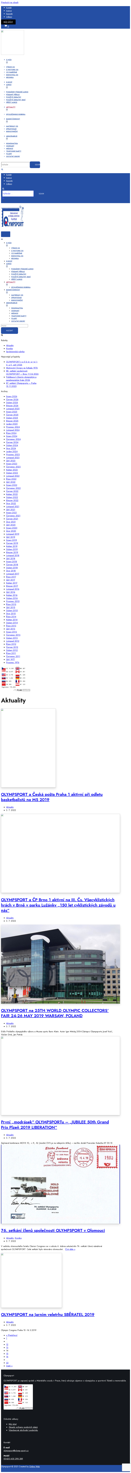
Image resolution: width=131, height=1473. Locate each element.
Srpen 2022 (11, 485)
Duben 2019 (12, 549)
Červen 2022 (12, 491)
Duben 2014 (12, 622)
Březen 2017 (12, 586)
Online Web (34, 1466)
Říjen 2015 (11, 604)
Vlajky (9, 154)
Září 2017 (10, 579)
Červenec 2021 (13, 515)
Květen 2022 (12, 494)
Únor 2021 (11, 521)
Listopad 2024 (12, 430)
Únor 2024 (11, 448)
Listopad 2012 (12, 641)
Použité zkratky (13, 97)
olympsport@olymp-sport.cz (16, 1450)
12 (7, 1344)
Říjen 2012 (11, 644)
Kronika (10, 77)
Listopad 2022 (12, 476)
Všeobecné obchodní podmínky (23, 1430)
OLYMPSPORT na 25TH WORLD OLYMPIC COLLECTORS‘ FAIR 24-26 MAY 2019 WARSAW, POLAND (55, 1013)
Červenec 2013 (13, 635)
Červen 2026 (12, 399)
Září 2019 (10, 537)
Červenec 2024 (13, 439)
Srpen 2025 (11, 411)
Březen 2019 (12, 552)
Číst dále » (70, 1249)
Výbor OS (10, 67)
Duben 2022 (12, 497)
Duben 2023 (12, 472)
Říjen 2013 (11, 625)
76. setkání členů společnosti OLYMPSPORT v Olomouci (53, 1230)
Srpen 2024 (11, 436)
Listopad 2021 (12, 506)
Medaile (9, 148)
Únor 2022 (11, 503)
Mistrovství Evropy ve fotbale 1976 (22, 367)
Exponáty (9, 13)
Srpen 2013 (11, 631)
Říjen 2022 (11, 479)
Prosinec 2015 (12, 601)
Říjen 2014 (11, 616)
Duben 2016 (12, 598)
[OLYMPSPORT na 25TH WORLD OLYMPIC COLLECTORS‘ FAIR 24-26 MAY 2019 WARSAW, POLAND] (60, 1002)
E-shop (9, 82)
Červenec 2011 (13, 656)
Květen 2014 (11, 619)
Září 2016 (10, 592)
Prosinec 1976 (12, 662)
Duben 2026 (12, 402)
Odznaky (10, 146)
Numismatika (12, 143)
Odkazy (9, 17)
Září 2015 (10, 607)
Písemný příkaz (13, 94)
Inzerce (9, 10)
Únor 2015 (11, 613)
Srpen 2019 (11, 540)
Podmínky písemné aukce (17, 92)
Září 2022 (10, 482)
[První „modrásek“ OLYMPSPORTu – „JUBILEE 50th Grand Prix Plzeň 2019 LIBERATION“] (60, 1114)
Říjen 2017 (11, 576)
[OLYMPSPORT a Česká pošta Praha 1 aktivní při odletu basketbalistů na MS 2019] (28, 786)
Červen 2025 (12, 414)
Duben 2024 (12, 445)
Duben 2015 (12, 610)
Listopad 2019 (12, 534)
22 (7, 1362)
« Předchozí (11, 1335)
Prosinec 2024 (13, 427)
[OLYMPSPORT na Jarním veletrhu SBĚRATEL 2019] (31, 1307)
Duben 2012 (12, 650)
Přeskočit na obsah (9, 2)
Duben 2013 (12, 638)
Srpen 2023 (11, 463)
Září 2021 (10, 509)
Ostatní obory (13, 156)
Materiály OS (12, 126)
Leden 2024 (12, 451)
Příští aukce (11, 102)
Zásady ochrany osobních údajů (23, 1427)
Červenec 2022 (13, 488)
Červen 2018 (12, 564)
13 (7, 1347)
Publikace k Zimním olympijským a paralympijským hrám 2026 (21, 379)
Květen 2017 (11, 583)
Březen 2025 (12, 420)
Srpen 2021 (11, 512)
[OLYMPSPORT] (12, 54)
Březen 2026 (12, 405)
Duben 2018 (12, 567)
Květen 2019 (11, 546)
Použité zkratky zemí (15, 100)
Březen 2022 (12, 500)
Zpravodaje (11, 129)
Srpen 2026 (11, 396)
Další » (9, 1365)
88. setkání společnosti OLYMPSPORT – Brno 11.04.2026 (22, 373)
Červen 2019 (12, 543)
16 (7, 1356)
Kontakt (9, 7)
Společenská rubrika (15, 114)
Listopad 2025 (12, 408)
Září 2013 (10, 628)
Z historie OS (12, 69)
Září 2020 (11, 524)
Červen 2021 (12, 518)
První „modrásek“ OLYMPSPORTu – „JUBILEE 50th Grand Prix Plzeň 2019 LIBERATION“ (55, 1124)
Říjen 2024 (11, 433)
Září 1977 (10, 659)
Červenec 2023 (13, 466)
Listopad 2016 (12, 589)
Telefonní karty (13, 151)
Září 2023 (10, 460)
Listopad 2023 (12, 457)
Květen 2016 (11, 595)
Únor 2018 (11, 570)
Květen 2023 (12, 469)
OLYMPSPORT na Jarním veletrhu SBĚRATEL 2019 (47, 1314)
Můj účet (8, 22)
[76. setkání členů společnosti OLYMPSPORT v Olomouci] (60, 1222)
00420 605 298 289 (13, 1458)
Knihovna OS (12, 75)
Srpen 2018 (11, 561)
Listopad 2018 (12, 555)
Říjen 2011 (11, 653)
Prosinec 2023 (13, 454)
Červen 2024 (12, 442)
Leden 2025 (12, 424)
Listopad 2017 (12, 573)
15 (7, 1353)
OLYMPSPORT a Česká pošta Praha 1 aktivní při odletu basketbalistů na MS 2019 (52, 797)
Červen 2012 (12, 647)
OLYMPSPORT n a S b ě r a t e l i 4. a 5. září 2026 (21, 363)
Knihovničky (12, 131)
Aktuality (10, 345)
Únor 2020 (11, 531)
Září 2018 (10, 558)
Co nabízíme (11, 72)
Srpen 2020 (11, 528)
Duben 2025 (12, 417)
